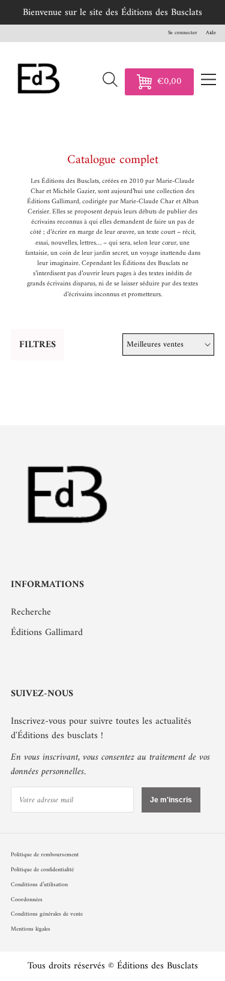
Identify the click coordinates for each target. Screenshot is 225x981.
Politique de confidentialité (42, 870)
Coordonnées (27, 900)
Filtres (37, 344)
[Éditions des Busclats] (68, 542)
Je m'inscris (171, 800)
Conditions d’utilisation (39, 885)
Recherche (31, 612)
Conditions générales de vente (47, 914)
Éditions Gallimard (47, 632)
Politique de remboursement (45, 855)
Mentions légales (30, 929)
